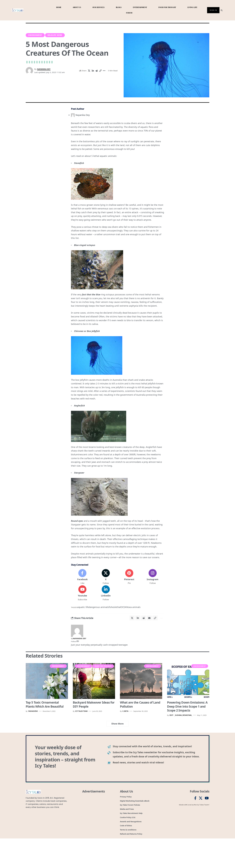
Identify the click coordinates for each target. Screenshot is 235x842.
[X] (105, 577)
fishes (112, 607)
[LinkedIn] (105, 593)
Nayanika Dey (43, 69)
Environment (35, 35)
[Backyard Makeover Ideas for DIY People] (94, 681)
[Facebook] (82, 577)
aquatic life (83, 607)
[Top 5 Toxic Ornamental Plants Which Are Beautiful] (47, 681)
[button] (100, 71)
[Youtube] (82, 593)
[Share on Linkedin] (92, 71)
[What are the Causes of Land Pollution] (141, 681)
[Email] (149, 618)
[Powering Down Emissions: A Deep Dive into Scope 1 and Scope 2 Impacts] (188, 681)
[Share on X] (89, 71)
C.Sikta (125, 711)
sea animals (134, 607)
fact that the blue (91, 294)
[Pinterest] (129, 577)
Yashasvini (33, 711)
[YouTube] (206, 798)
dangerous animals (99, 607)
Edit (171, 715)
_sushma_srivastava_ (183, 715)
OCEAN (124, 607)
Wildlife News (54, 35)
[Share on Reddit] (96, 71)
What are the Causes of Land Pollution (140, 704)
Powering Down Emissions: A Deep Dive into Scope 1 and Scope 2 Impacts (187, 706)
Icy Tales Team (81, 711)
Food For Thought (103, 666)
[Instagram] (152, 577)
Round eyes (77, 520)
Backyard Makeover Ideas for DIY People (93, 704)
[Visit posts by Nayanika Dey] (77, 630)
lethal (118, 607)
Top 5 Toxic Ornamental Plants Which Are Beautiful (45, 704)
